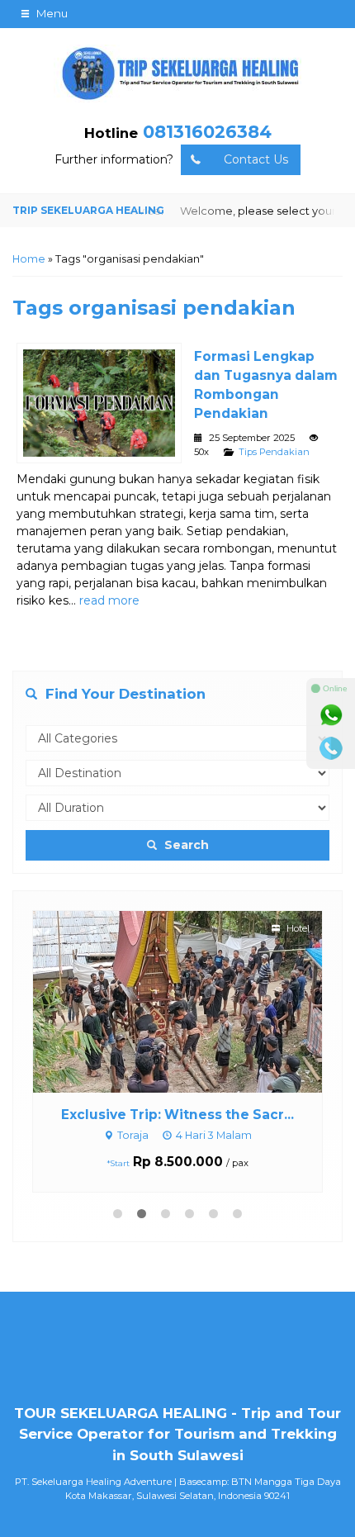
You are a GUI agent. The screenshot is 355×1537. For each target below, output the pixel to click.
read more (109, 600)
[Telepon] (331, 748)
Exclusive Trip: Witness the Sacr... (177, 1114)
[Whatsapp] (331, 715)
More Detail (193, 1001)
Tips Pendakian (274, 452)
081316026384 (207, 131)
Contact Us (256, 159)
